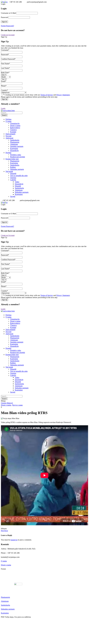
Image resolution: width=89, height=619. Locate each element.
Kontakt (13, 132)
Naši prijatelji (10, 134)
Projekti (8, 153)
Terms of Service (46, 95)
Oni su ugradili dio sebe (19, 176)
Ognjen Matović (7, 403)
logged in (14, 540)
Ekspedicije (14, 151)
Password (4, 17)
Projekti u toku (15, 155)
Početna (8, 119)
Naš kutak (9, 171)
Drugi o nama (15, 126)
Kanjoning (14, 148)
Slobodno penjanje (17, 169)
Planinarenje (14, 142)
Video (17, 182)
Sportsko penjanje (16, 146)
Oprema (13, 178)
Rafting (13, 167)
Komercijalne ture (12, 159)
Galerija (13, 180)
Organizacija (14, 123)
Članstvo (13, 130)
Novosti (8, 136)
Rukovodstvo (15, 128)
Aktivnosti (9, 138)
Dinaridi (13, 173)
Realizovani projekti (17, 157)
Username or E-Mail (8, 13)
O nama (8, 121)
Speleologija (14, 140)
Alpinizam (14, 144)
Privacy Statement (63, 95)
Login (3, 108)
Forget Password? (7, 26)
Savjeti (12, 196)
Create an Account (7, 35)
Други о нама (17, 405)
